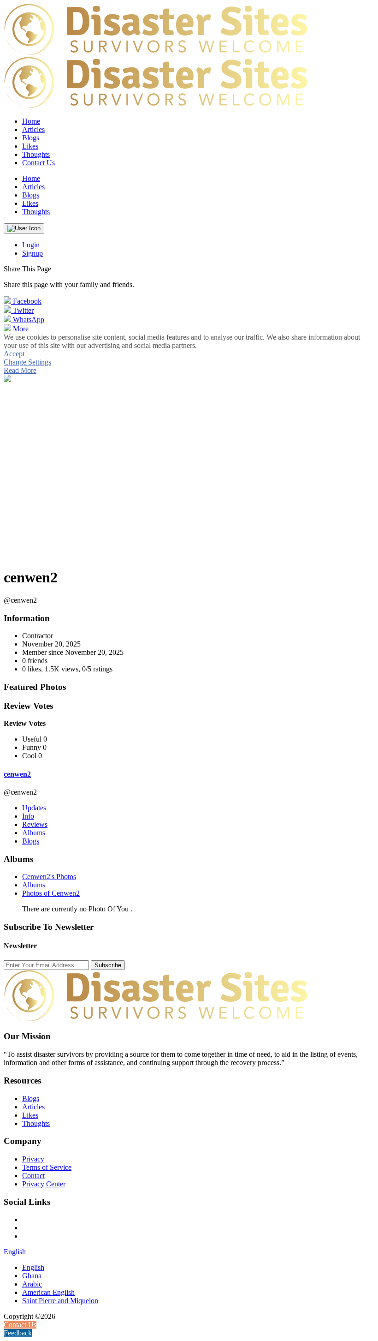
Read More (20, 370)
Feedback (18, 1333)
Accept (14, 354)
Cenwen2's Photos (49, 876)
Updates (34, 808)
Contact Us (38, 163)
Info (28, 816)
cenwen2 (17, 774)
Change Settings (27, 362)
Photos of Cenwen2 (51, 893)
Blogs (30, 841)
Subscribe (107, 965)
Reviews (34, 824)
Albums (33, 833)
